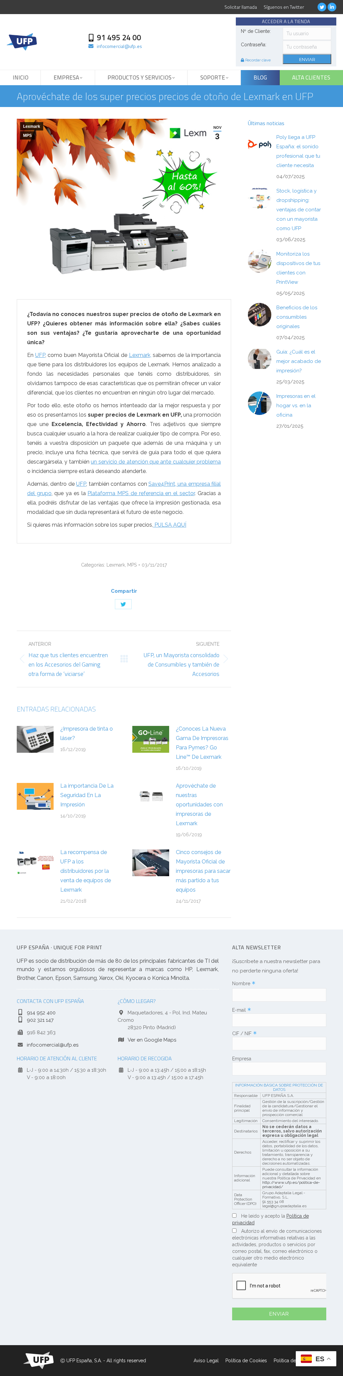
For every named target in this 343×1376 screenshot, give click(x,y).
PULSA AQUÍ (169, 525)
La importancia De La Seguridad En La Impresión (87, 795)
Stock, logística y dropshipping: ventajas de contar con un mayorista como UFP (298, 209)
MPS (27, 135)
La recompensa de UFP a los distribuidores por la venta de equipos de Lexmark (85, 871)
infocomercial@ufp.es (52, 1045)
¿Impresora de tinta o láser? (86, 733)
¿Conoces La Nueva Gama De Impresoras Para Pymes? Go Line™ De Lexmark (202, 743)
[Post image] (35, 739)
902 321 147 (40, 1020)
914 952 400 (41, 1013)
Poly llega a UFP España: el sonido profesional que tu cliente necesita (298, 151)
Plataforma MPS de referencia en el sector (140, 493)
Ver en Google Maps (152, 1040)
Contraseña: (253, 44)
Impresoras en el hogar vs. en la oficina (296, 405)
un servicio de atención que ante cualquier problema (156, 462)
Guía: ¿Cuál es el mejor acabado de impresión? (298, 361)
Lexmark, (140, 355)
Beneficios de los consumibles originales (296, 317)
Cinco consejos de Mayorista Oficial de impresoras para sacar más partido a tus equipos (203, 871)
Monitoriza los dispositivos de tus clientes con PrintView (298, 268)
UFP (40, 355)
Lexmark (31, 126)
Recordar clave (257, 60)
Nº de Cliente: (256, 31)
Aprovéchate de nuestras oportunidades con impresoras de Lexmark (199, 805)
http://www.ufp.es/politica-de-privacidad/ (291, 1184)
